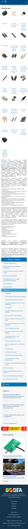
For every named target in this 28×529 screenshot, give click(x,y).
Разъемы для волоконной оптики (14, 131)
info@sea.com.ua (8, 256)
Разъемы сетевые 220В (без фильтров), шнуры (5, 153)
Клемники (4, 23)
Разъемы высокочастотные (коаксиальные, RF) (12, 337)
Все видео (5, 481)
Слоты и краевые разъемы (4, 90)
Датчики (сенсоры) (8, 368)
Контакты (14, 506)
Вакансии (14, 503)
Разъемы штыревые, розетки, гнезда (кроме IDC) (23, 26)
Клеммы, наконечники (10, 352)
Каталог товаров (14, 259)
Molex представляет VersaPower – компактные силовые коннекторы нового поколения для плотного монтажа (13, 396)
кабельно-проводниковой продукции (9, 162)
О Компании (14, 501)
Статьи (7, 384)
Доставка (14, 508)
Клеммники (8, 293)
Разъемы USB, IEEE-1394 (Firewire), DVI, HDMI (14, 69)
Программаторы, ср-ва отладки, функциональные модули (11, 279)
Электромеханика (7, 287)
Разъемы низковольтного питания (14, 25)
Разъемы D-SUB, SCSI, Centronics (5, 68)
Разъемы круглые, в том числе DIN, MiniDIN (14, 332)
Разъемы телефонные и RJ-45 (4, 111)
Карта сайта (14, 512)
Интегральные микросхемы (10, 275)
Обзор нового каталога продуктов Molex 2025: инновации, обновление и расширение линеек (13, 406)
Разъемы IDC (4, 45)
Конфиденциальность (14, 514)
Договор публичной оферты (14, 516)
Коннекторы (6, 290)
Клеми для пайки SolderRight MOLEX (12, 456)
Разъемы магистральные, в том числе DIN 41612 (15, 324)
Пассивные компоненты (9, 263)
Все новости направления (9, 423)
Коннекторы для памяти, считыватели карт (15, 345)
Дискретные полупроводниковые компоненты (11, 267)
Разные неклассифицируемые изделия (13, 375)
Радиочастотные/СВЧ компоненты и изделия (12, 372)
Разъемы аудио (9, 349)
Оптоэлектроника (7, 283)
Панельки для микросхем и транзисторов (12, 359)
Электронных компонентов (18, 253)
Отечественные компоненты (10, 379)
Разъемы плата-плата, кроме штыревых (15, 296)
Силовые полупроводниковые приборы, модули (13, 271)
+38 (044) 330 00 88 (15, 525)
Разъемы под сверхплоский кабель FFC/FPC (14, 311)
